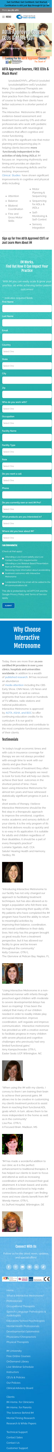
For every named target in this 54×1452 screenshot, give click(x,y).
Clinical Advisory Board (20, 1388)
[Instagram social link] (15, 1267)
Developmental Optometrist (23, 1331)
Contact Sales (15, 1437)
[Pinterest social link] (29, 1267)
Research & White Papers (21, 1423)
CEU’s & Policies (16, 1377)
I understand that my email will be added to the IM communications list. (28, 584)
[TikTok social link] (43, 1267)
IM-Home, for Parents (19, 1407)
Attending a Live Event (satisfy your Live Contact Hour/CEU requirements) (24, 558)
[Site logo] (26, 16)
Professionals (14, 1300)
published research (16, 677)
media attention (14, 685)
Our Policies (13, 1382)
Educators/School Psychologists (26, 1320)
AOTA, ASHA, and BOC (19, 712)
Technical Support (17, 1432)
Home (5, 44)
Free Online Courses (18, 1356)
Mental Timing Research (21, 1418)
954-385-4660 (13, 10)
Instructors (13, 1372)
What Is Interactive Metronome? (25, 1295)
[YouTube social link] (22, 1267)
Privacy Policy (17, 594)
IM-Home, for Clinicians (20, 1402)
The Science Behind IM (20, 1412)
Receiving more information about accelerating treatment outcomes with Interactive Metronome (27, 573)
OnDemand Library (18, 1361)
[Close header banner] (48, 4)
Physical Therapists (18, 1342)
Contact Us (13, 1442)
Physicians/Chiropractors (21, 1336)
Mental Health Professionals (23, 1326)
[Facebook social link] (8, 1267)
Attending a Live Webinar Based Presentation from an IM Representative (26, 565)
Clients (11, 1396)
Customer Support (17, 1448)
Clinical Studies (11, 175)
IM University (14, 1350)
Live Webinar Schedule (20, 1366)
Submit (8, 606)
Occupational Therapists (21, 1306)
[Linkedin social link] (36, 1267)
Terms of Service (38, 594)
